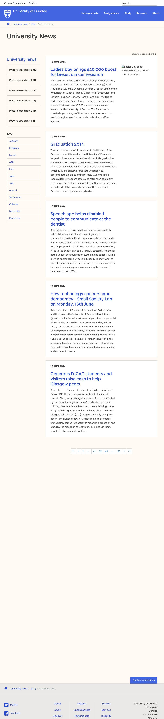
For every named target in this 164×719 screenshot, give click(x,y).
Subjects (82, 703)
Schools (106, 703)
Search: (126, 3)
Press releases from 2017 (22, 80)
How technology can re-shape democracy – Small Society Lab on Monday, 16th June (81, 299)
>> (129, 451)
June (11, 176)
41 (94, 451)
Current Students (14, 3)
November (15, 211)
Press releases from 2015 (22, 100)
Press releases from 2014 (22, 110)
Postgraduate (111, 13)
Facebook (15, 713)
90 (119, 451)
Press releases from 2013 (22, 120)
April (11, 161)
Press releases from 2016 (22, 90)
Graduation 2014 (67, 144)
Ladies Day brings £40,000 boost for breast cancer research (84, 71)
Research (141, 13)
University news (20, 24)
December (15, 218)
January (13, 140)
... (88, 451)
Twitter (13, 704)
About (155, 13)
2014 (33, 24)
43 (106, 451)
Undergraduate (89, 13)
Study (128, 13)
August (13, 190)
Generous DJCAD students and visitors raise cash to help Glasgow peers (81, 379)
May (11, 168)
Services (106, 709)
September (15, 197)
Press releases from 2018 (22, 69)
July (11, 183)
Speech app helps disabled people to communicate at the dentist (81, 219)
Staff (32, 3)
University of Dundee (30, 11)
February (14, 147)
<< (73, 451)
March (12, 155)
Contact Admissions (144, 680)
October (13, 204)
